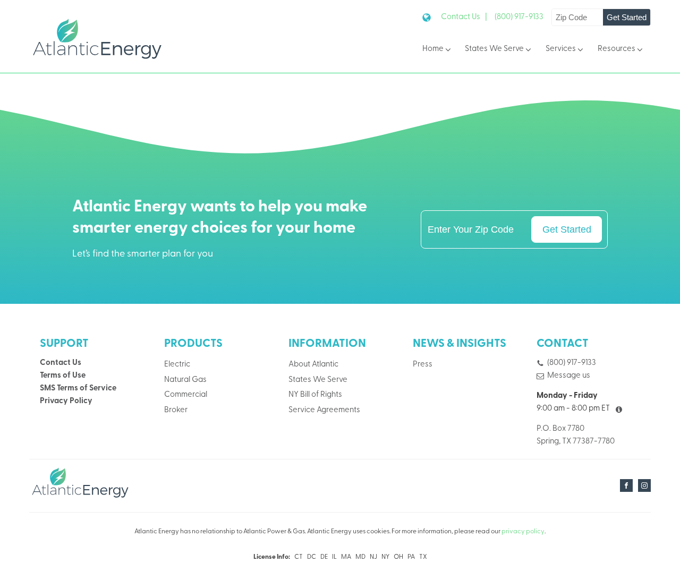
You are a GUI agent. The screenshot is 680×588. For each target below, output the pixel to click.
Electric (177, 365)
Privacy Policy (66, 401)
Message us (568, 376)
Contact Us (60, 363)
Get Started (627, 17)
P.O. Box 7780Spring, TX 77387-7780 (576, 435)
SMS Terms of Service (78, 389)
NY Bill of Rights (315, 395)
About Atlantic (313, 365)
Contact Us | (464, 17)
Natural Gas (185, 380)
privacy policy (523, 532)
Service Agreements (324, 410)
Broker (176, 410)
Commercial (185, 395)
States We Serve (494, 49)
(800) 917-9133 (519, 17)
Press (422, 365)
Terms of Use (63, 376)
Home (433, 49)
